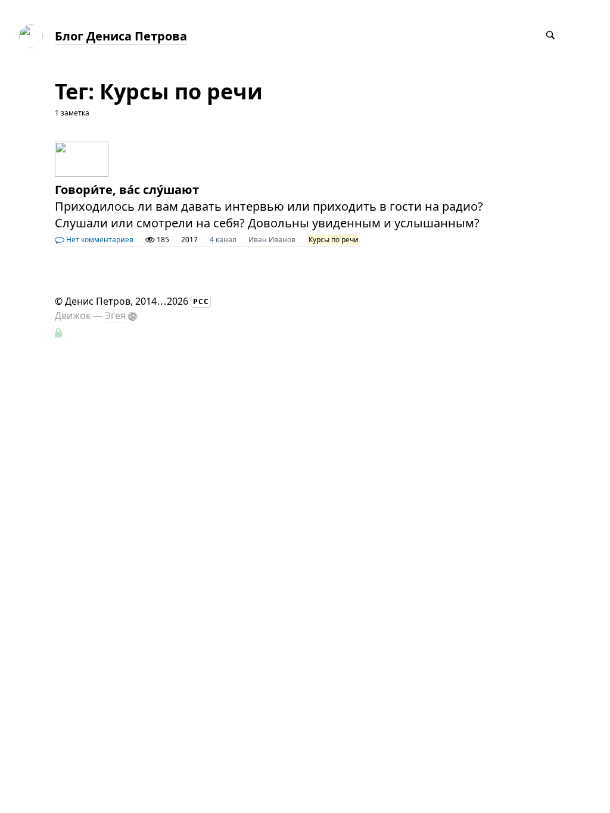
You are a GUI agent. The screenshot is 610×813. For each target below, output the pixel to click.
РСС (201, 301)
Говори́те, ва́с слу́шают (127, 190)
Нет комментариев (98, 239)
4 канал (223, 239)
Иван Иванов (271, 239)
